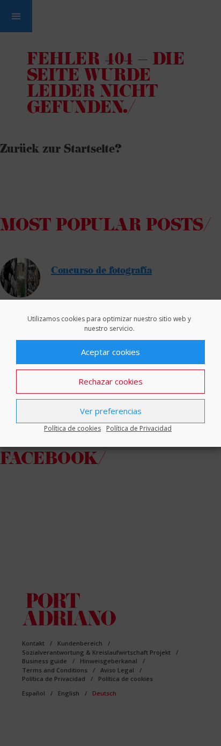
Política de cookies (72, 428)
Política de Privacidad (139, 428)
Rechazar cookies (110, 381)
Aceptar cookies (110, 351)
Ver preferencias (111, 410)
